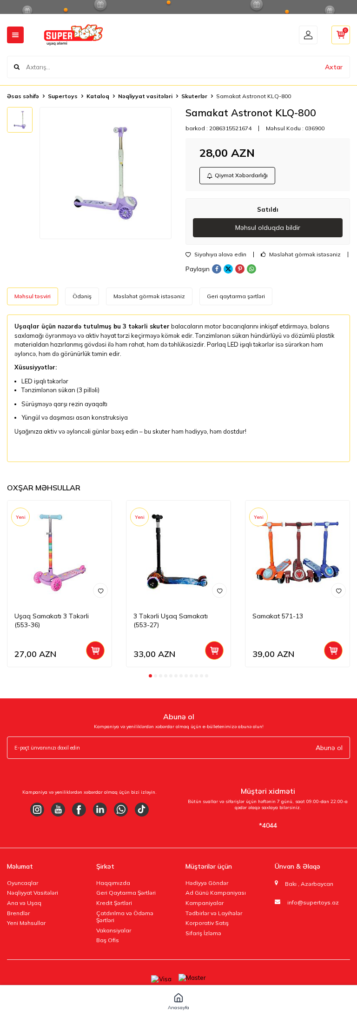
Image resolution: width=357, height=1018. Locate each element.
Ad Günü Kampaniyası (215, 892)
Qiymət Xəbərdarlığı (241, 175)
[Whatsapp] (121, 810)
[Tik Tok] (142, 810)
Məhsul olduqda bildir (267, 227)
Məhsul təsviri (32, 296)
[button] (150, 675)
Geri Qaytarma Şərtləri (126, 892)
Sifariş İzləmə (203, 933)
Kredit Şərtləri (114, 902)
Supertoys (63, 96)
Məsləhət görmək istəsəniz (304, 254)
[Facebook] (79, 810)
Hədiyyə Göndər (206, 882)
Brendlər (18, 913)
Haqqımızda (113, 882)
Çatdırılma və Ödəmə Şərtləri (124, 917)
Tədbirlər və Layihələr (213, 913)
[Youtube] (58, 810)
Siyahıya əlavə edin (219, 254)
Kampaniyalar (204, 902)
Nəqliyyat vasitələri (145, 96)
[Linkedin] (100, 810)
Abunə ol (329, 747)
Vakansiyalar (113, 930)
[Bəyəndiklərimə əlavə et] (100, 590)
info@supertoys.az (313, 902)
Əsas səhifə (23, 96)
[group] (105, 173)
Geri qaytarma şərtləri (236, 296)
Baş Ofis (107, 940)
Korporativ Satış (207, 922)
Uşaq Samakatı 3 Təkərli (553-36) (51, 620)
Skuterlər (194, 96)
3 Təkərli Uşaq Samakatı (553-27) (170, 620)
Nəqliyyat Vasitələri (32, 892)
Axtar (334, 67)
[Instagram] (37, 810)
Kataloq (97, 96)
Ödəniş (82, 296)
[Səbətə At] (95, 650)
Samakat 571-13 (277, 616)
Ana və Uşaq (24, 902)
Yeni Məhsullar (26, 922)
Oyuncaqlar (22, 882)
